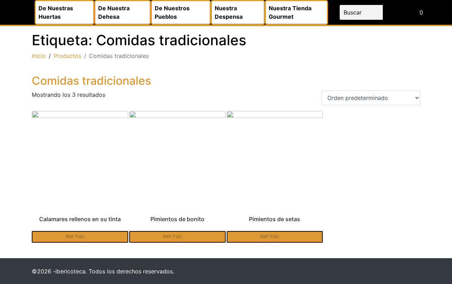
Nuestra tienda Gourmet (290, 12)
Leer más (75, 235)
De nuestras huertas (55, 12)
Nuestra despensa (229, 12)
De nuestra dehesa (114, 12)
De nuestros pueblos (172, 12)
